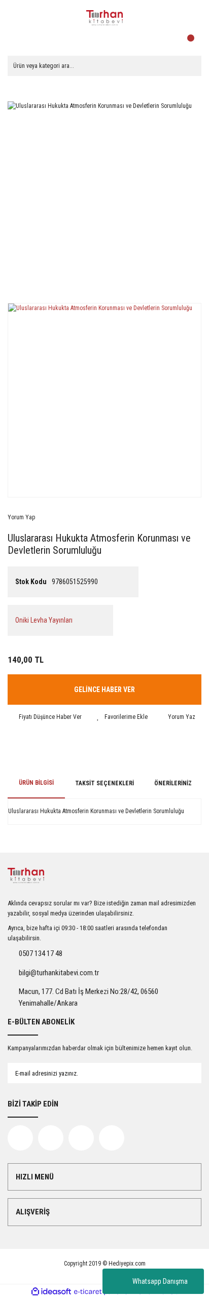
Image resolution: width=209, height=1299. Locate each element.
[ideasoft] (51, 1291)
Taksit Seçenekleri (104, 783)
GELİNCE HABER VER (104, 689)
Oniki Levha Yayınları (44, 620)
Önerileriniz (173, 783)
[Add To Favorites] (122, 716)
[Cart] (191, 40)
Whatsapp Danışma (160, 1281)
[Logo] (104, 17)
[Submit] (183, 1073)
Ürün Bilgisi (36, 782)
